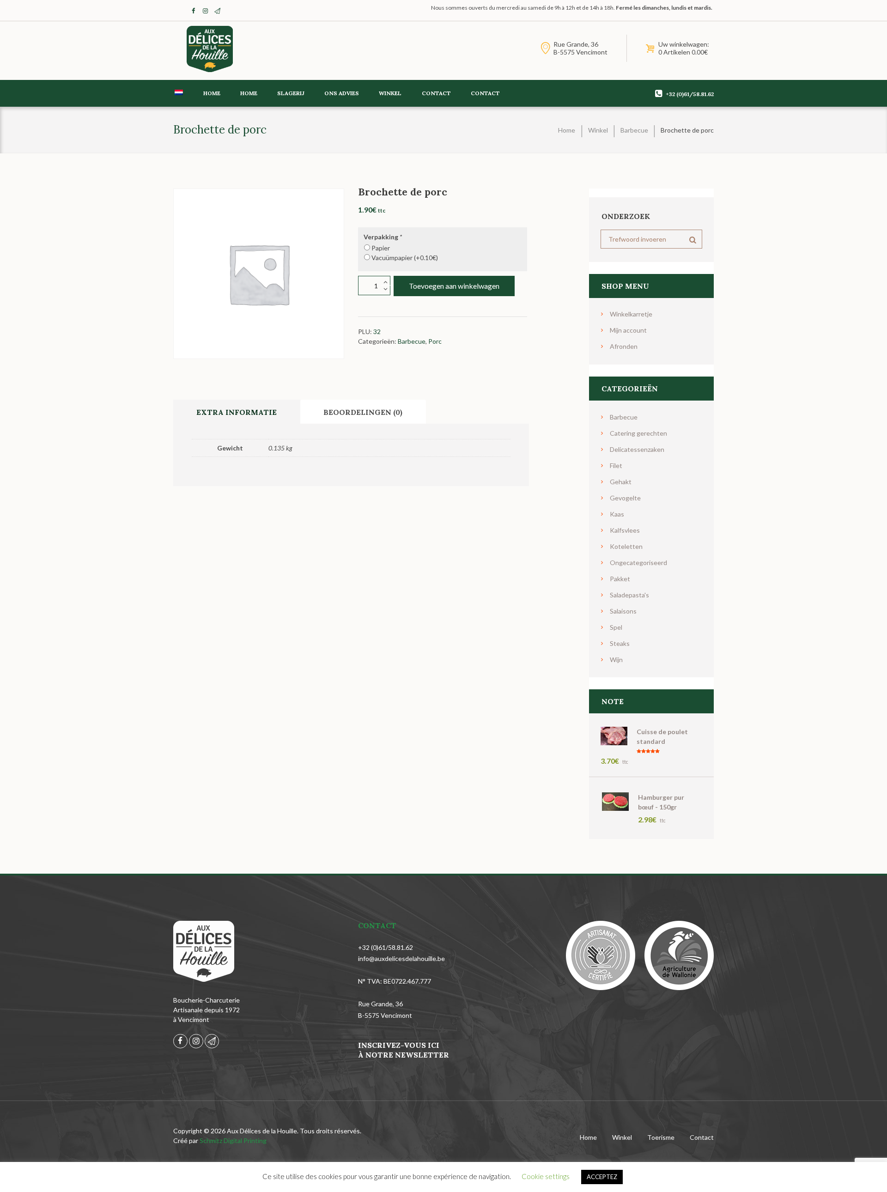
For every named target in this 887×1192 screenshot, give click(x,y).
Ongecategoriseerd (638, 562)
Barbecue (634, 130)
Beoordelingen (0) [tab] (362, 412)
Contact (436, 93)
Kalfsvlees (625, 530)
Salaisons (623, 611)
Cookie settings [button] (546, 1176)
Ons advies (341, 93)
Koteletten (626, 546)
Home (211, 93)
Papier (380, 248)
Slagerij (290, 93)
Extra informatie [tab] (236, 412)
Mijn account (628, 330)
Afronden (624, 346)
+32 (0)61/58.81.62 (690, 94)
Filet (616, 465)
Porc (435, 341)
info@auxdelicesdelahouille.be (401, 958)
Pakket (620, 579)
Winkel (390, 93)
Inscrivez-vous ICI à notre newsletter (403, 1049)
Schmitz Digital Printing (233, 1140)
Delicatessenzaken (637, 449)
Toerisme (660, 1137)
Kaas (617, 514)
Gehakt (621, 482)
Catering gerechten (638, 433)
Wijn (616, 659)
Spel (616, 627)
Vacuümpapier (404, 258)
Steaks (620, 643)
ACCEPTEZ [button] (602, 1176)
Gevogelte (625, 498)
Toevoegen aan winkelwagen (454, 285)
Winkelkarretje (631, 314)
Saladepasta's (629, 595)
